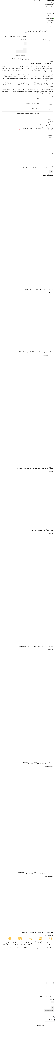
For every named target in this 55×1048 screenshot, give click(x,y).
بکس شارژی (41, 31)
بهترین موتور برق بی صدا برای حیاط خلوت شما (7, 970)
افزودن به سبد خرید (21, 51)
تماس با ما (38, 959)
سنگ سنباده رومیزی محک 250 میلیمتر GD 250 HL (37, 932)
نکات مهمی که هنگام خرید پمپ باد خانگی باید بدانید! (7, 966)
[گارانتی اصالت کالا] (40, 938)
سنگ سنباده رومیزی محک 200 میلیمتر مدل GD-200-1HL (35, 873)
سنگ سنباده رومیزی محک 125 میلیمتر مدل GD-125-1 (36, 646)
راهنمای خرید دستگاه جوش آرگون (8, 978)
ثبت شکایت (37, 968)
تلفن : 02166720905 (49, 968)
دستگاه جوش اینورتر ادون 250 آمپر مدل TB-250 (38, 763)
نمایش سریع (47, 287)
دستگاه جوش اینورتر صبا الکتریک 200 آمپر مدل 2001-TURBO (34, 468)
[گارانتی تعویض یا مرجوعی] (20, 938)
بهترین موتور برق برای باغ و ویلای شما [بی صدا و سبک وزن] (7, 961)
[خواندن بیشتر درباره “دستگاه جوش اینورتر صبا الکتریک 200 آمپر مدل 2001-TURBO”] (51, 465)
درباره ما (38, 962)
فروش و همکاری (36, 971)
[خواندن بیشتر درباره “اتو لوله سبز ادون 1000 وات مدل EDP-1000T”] (51, 287)
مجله (39, 965)
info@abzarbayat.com (49, 975)
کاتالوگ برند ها (23, 962)
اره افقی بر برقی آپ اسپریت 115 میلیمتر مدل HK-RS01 (35, 352)
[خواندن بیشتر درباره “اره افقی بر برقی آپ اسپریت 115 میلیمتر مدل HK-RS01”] (51, 349)
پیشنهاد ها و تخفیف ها (21, 965)
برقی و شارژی (47, 31)
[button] (51, 527)
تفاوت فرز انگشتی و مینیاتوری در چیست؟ (8, 974)
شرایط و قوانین (23, 959)
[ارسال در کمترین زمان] (30, 938)
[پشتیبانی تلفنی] (50, 938)
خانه (52, 31)
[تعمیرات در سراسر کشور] (10, 938)
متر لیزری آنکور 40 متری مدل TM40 (42, 530)
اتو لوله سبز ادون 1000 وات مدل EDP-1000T (39, 289)
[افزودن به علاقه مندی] (44, 287)
